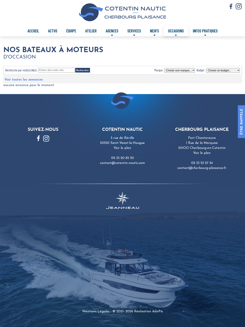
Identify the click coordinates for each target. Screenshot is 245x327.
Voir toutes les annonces (23, 79)
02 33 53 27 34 (202, 163)
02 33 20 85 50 (122, 158)
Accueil (33, 30)
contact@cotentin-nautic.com (122, 163)
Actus (52, 30)
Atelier (91, 30)
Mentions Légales (96, 311)
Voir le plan (122, 148)
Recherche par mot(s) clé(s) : (21, 70)
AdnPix (157, 311)
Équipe (71, 30)
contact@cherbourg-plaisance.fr (201, 168)
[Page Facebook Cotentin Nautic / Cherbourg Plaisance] (231, 6)
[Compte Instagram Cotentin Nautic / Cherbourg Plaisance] (239, 6)
